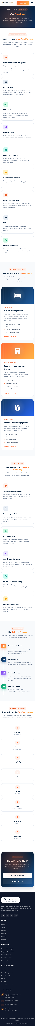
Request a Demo (9, 336)
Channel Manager (6, 954)
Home (8, 9)
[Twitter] (11, 915)
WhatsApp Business (6, 960)
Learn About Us (18, 881)
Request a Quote (18, 875)
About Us (3, 927)
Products (3, 933)
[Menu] (32, 3)
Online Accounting (6, 957)
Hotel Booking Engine (7, 949)
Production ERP (5, 976)
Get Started (22, 3)
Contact (3, 939)
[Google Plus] (16, 915)
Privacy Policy (9, 1023)
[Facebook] (7, 915)
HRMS (3, 979)
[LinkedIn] (3, 915)
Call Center (4, 970)
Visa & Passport (5, 982)
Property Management (7, 952)
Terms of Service (19, 1023)
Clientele (3, 936)
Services (3, 930)
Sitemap (27, 1023)
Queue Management (7, 985)
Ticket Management (7, 973)
